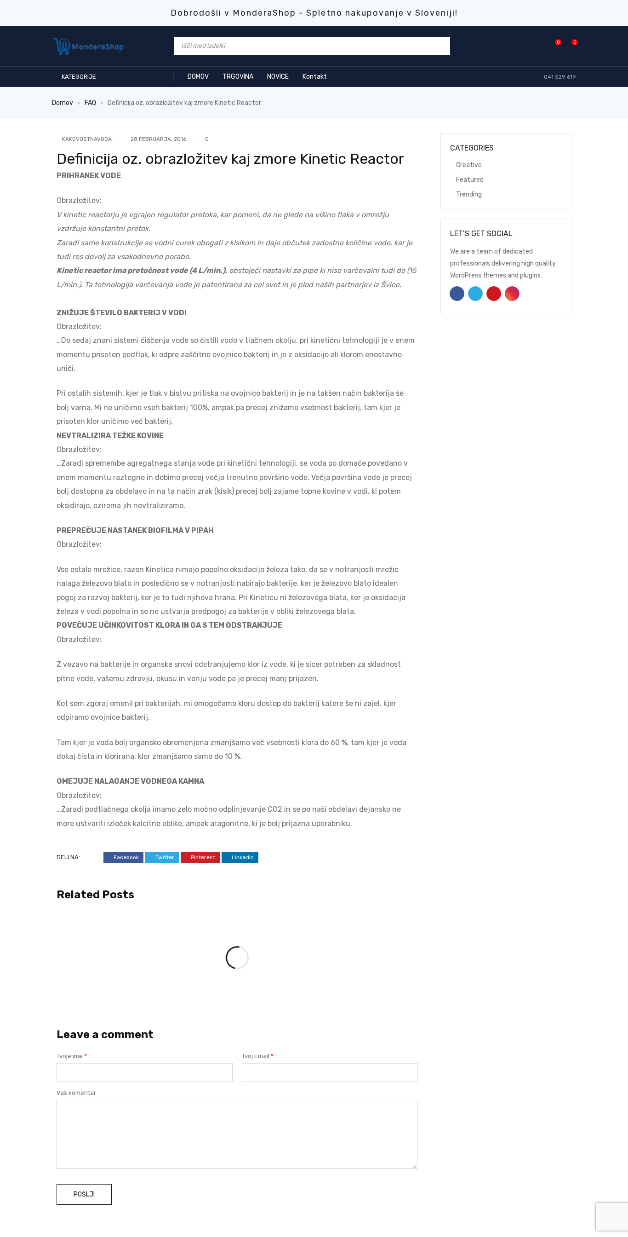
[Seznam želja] (553, 45)
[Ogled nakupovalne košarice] (569, 46)
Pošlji (84, 1194)
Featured (470, 180)
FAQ (90, 103)
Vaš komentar (76, 1092)
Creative (469, 165)
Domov (62, 103)
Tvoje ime (72, 1055)
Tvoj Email (258, 1055)
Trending (469, 194)
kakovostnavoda (87, 139)
